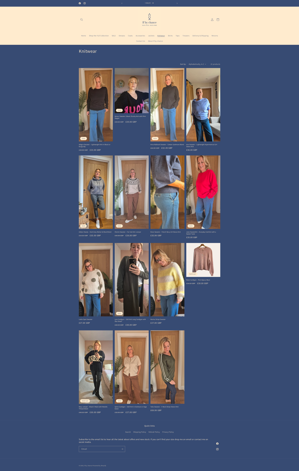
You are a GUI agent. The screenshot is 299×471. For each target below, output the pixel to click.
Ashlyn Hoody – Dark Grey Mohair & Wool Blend (95, 232)
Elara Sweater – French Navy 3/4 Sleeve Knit (165, 232)
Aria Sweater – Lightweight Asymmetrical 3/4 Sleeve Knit (201, 146)
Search (128, 432)
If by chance (88, 465)
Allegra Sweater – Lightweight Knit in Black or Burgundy (94, 146)
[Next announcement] (177, 3)
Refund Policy (154, 432)
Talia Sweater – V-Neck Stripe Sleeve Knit (164, 407)
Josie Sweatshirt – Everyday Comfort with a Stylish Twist (201, 233)
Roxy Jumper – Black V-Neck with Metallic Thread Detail (93, 408)
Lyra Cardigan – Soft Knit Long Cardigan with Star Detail (130, 320)
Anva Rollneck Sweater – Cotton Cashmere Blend (167, 145)
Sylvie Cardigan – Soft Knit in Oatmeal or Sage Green (131, 408)
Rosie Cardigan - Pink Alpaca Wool (198, 280)
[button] (81, 19)
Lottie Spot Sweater (85, 319)
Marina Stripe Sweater (158, 319)
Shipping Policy (139, 432)
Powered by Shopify (99, 465)
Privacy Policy (168, 432)
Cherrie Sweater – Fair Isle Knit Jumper (128, 232)
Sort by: (183, 64)
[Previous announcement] (122, 3)
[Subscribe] (122, 449)
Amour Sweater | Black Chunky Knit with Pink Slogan (130, 117)
